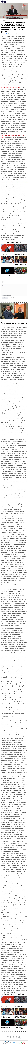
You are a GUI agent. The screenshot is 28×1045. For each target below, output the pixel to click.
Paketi (12, 242)
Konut (23, 994)
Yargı (21, 242)
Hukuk (3, 242)
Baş (2, 994)
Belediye (7, 994)
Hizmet (12, 994)
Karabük (18, 994)
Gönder (5, 297)
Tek (17, 242)
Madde (7, 242)
